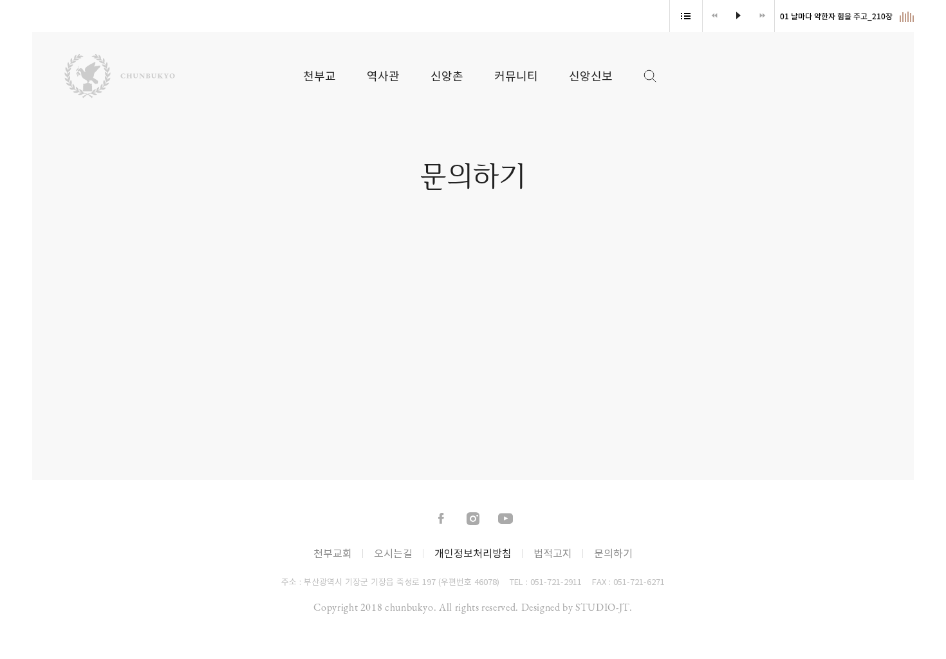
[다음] (762, 16)
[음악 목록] (685, 16)
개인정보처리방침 (473, 553)
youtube (505, 519)
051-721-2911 (556, 581)
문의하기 (613, 553)
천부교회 (332, 553)
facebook (441, 519)
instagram (473, 519)
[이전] (715, 16)
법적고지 (552, 553)
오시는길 (393, 553)
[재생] (738, 16)
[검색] (643, 70)
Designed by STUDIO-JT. (577, 607)
